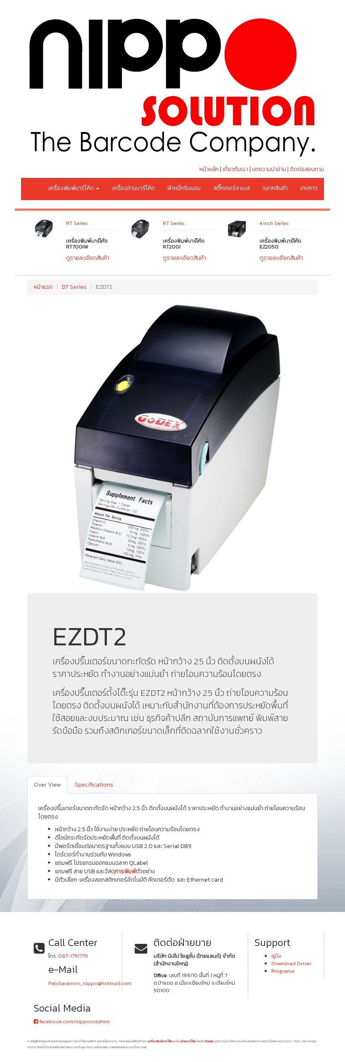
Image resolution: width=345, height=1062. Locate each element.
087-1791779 (73, 956)
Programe (283, 971)
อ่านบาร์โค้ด (188, 1041)
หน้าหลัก (209, 169)
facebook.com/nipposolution (74, 1021)
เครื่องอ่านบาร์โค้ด (133, 188)
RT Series (111, 223)
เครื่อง (177, 1041)
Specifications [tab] (94, 784)
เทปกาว (309, 188)
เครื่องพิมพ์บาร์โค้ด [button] (71, 188)
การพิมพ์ (125, 871)
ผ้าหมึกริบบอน (184, 188)
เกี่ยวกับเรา (235, 169)
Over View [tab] (47, 784)
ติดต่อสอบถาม (307, 169)
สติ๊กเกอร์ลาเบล (231, 188)
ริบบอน (209, 1041)
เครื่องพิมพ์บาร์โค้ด (160, 1041)
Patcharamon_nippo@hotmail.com (90, 983)
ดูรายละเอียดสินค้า (121, 258)
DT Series (305, 223)
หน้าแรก (43, 287)
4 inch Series (211, 223)
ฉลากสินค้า (275, 188)
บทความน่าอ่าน (269, 169)
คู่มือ (276, 956)
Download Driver (291, 963)
